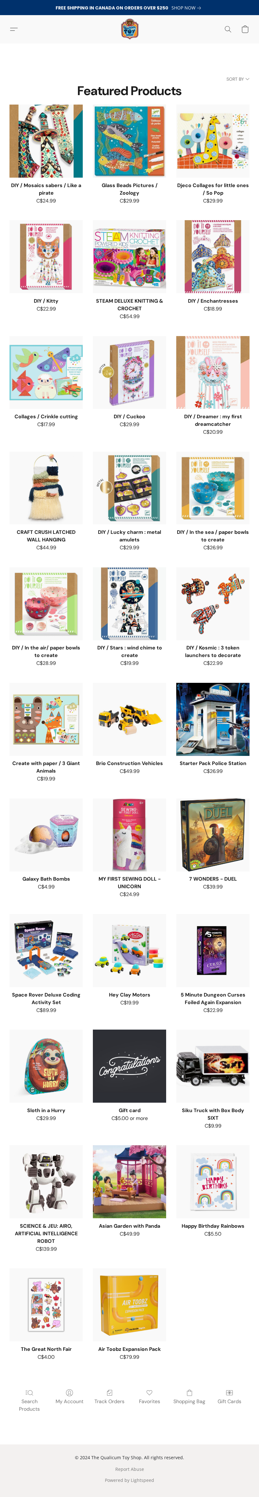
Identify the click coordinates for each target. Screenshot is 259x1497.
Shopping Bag (189, 1401)
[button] (129, 29)
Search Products (29, 1405)
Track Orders (109, 1401)
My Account (69, 1401)
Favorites (149, 1401)
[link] (187, 8)
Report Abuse (129, 1469)
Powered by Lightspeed (129, 1480)
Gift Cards (229, 1401)
